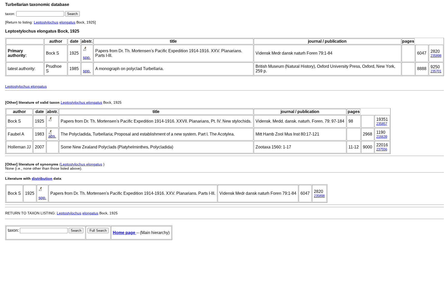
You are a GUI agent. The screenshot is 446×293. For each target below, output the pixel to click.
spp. (87, 57)
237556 (381, 149)
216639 (381, 137)
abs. (52, 136)
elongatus (67, 22)
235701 (436, 71)
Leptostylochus (46, 22)
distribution (42, 178)
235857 (381, 124)
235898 (436, 56)
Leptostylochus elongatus (26, 86)
